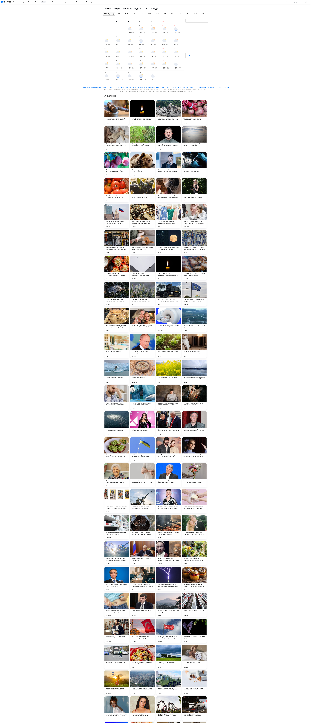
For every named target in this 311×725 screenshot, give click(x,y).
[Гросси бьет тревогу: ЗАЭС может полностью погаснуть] (116, 579)
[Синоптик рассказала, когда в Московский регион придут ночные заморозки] (116, 294)
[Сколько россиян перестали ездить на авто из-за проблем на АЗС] (142, 579)
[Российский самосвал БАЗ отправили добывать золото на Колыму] (168, 294)
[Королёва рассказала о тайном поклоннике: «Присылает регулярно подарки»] (142, 423)
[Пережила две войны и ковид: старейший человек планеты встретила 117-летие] (116, 475)
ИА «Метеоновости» (305, 724)
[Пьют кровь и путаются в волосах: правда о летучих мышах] (194, 631)
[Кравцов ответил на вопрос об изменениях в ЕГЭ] (142, 605)
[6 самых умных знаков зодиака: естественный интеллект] (116, 631)
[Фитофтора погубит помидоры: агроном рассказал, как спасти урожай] (116, 190)
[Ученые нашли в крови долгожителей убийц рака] (194, 164)
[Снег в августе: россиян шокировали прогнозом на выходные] (142, 294)
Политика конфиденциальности (260, 724)
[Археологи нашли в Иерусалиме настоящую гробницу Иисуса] (116, 320)
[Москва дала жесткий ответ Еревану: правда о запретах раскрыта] (116, 216)
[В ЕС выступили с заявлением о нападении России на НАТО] (194, 294)
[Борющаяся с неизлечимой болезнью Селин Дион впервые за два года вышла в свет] (194, 449)
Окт (187, 13)
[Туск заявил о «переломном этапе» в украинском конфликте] (142, 346)
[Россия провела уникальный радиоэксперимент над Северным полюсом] (116, 372)
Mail (2, 724)
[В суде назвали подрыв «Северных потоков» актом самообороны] (116, 423)
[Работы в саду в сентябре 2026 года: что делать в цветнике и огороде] (194, 553)
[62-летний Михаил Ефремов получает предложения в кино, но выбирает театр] (194, 423)
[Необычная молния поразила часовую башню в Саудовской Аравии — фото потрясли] (168, 579)
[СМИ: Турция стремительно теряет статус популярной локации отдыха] (142, 631)
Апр (142, 13)
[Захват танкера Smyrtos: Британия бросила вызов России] (194, 138)
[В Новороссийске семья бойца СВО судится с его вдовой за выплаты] (116, 112)
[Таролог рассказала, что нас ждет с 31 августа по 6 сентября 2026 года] (116, 501)
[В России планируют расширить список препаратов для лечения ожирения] (116, 605)
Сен (180, 13)
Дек (203, 13)
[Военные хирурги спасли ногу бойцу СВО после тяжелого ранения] (142, 397)
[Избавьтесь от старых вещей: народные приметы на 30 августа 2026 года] (116, 242)
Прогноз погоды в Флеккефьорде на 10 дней (180, 87)
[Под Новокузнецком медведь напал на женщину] (142, 164)
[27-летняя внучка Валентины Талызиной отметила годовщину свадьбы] (194, 527)
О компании (7, 724)
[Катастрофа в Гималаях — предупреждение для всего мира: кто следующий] (168, 112)
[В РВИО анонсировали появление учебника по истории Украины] (142, 449)
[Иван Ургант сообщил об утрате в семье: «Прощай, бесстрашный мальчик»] (168, 164)
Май (149, 13)
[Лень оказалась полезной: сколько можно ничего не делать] (142, 242)
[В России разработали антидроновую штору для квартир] (142, 268)
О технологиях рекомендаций (276, 724)
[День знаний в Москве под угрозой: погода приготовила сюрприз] (194, 190)
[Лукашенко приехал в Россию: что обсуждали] (142, 553)
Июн (157, 13)
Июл (165, 13)
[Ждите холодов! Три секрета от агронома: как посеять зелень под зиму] (168, 346)
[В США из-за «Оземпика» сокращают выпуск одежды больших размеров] (168, 216)
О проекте (249, 724)
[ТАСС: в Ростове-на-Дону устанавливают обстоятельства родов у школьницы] (116, 138)
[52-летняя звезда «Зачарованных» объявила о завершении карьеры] (142, 708)
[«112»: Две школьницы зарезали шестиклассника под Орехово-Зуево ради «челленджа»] (142, 112)
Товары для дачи (224, 87)
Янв (119, 13)
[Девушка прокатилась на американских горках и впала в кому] (168, 708)
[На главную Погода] (7, 2)
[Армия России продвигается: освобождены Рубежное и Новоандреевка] (142, 501)
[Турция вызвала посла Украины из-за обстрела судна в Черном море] (168, 631)
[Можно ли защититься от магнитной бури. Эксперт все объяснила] (116, 397)
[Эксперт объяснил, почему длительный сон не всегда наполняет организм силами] (194, 657)
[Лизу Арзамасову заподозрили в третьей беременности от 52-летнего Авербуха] (168, 449)
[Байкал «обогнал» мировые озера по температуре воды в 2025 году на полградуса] (194, 372)
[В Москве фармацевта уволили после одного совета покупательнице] (116, 527)
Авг (172, 13)
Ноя (195, 13)
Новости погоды (201, 87)
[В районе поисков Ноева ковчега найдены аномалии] (194, 397)
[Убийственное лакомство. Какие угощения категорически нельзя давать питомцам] (168, 190)
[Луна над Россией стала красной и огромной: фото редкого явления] (168, 242)
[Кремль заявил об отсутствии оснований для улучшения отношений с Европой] (168, 475)
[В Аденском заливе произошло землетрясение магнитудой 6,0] (116, 553)
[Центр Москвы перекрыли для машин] (116, 657)
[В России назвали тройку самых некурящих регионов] (194, 683)
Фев (126, 13)
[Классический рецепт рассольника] (142, 372)
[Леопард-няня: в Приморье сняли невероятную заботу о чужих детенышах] (142, 138)
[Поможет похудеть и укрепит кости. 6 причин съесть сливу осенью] (116, 164)
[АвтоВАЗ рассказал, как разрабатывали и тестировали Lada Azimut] (194, 708)
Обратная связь (288, 724)
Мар (134, 13)
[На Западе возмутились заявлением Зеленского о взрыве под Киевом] (168, 138)
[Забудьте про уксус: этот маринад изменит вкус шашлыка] (194, 268)
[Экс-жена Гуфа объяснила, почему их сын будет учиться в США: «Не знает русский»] (116, 708)
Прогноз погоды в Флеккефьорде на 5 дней (123, 87)
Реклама (14, 724)
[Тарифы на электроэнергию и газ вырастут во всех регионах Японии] (168, 605)
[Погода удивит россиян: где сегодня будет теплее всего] (168, 657)
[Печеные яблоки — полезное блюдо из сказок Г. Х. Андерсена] (194, 579)
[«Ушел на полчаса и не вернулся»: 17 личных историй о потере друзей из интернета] (168, 397)
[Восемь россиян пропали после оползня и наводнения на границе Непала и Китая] (142, 683)
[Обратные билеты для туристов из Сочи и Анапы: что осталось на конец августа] (194, 605)
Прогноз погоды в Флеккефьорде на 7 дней (151, 87)
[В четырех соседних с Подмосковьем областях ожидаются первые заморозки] (142, 190)
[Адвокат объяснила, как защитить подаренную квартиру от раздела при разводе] (142, 475)
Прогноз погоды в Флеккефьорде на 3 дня (94, 87)
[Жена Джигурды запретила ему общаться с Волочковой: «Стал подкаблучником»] (142, 320)
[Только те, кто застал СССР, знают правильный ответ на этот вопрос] (194, 242)
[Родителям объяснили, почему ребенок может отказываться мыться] (194, 501)
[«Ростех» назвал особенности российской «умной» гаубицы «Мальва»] (168, 683)
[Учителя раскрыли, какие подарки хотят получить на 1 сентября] (194, 475)
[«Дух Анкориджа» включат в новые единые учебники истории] (168, 423)
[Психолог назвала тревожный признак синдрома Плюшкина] (142, 216)
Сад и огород (212, 87)
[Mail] (2, 2)
